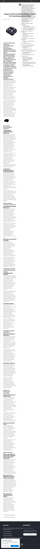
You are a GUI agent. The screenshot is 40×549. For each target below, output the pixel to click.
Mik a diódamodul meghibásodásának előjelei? (28, 65)
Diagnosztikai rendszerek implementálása (27, 53)
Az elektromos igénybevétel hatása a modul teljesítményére (29, 29)
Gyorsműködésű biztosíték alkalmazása (28, 34)
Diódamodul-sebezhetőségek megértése (27, 24)
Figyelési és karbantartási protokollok (28, 50)
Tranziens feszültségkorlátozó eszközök (28, 42)
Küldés (29, 534)
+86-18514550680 (9, 535)
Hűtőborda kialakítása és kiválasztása (27, 47)
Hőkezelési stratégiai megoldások (27, 45)
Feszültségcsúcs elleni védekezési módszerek (28, 39)
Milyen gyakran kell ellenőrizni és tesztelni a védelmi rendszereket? (29, 63)
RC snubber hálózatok (27, 43)
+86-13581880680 (7, 531)
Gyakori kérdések (24, 56)
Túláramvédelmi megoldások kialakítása (27, 31)
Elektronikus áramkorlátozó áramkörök (28, 37)
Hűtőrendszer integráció (27, 49)
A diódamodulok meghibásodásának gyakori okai (29, 26)
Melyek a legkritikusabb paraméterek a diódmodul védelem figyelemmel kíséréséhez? (28, 59)
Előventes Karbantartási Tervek (29, 54)
